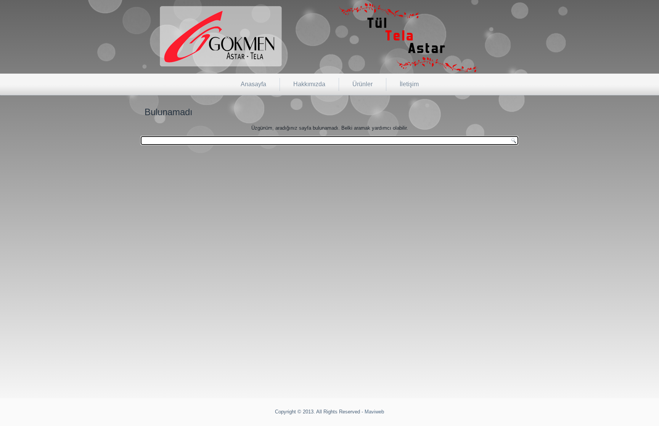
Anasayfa (253, 84)
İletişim (409, 84)
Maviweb (374, 412)
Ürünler (362, 84)
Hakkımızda (309, 84)
